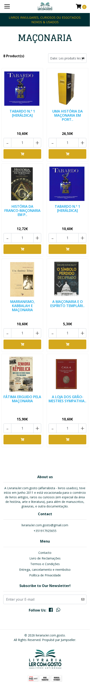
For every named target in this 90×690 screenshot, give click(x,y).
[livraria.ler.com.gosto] (45, 6)
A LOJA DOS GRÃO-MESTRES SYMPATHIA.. (67, 398)
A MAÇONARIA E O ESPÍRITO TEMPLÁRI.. (67, 303)
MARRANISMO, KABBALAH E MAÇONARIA (22, 305)
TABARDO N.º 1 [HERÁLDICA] (22, 113)
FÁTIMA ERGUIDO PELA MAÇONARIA (22, 398)
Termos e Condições (45, 564)
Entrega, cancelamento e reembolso (45, 569)
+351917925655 (45, 531)
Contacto (44, 553)
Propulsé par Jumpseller (58, 640)
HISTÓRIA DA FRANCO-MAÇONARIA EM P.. (22, 210)
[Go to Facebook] (51, 611)
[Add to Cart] (22, 154)
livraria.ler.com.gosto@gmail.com (45, 525)
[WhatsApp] (58, 611)
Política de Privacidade (45, 575)
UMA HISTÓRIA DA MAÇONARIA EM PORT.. (67, 115)
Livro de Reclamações (45, 558)
